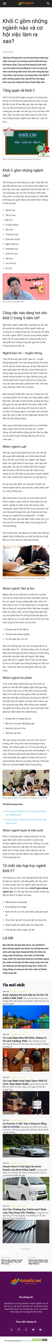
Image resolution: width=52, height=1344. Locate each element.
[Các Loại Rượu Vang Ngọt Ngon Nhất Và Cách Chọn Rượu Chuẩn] (26, 1102)
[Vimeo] (33, 1330)
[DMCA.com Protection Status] (40, 1341)
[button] (4, 3)
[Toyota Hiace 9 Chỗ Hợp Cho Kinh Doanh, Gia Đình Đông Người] (26, 1188)
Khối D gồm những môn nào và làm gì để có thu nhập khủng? (38, 1262)
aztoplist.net (26, 1341)
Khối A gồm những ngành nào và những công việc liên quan (11, 1262)
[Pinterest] (18, 1330)
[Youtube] (40, 1330)
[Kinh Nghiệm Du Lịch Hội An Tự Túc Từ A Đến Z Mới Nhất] (26, 1017)
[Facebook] (11, 1330)
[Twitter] (26, 1330)
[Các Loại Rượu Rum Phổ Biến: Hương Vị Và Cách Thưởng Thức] (26, 1060)
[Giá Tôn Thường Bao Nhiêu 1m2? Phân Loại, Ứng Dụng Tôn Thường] (26, 1231)
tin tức (6, 991)
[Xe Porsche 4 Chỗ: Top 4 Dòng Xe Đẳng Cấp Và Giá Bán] (26, 1145)
